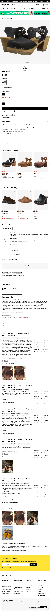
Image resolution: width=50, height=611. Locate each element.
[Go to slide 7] (27, 62)
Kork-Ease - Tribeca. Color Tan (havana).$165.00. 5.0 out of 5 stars (25, 167)
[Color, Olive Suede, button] (7, 211)
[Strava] (10, 575)
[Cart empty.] (47, 5)
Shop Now (35, 1)
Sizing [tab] (26, 317)
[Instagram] (3, 575)
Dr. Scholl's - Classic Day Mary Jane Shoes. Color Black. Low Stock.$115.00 (9, 167)
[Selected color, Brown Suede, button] (3, 211)
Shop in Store (45, 13)
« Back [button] (1, 18)
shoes (5, 18)
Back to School (32, 8)
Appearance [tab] (6, 317)
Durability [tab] (20, 317)
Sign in (3, 115)
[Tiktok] (6, 575)
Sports (25, 8)
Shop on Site (37, 13)
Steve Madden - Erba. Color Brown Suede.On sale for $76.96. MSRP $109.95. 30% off (9, 204)
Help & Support (44, 8)
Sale (38, 8)
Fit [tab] (11, 317)
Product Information (6, 121)
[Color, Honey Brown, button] (5, 174)
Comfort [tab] (15, 317)
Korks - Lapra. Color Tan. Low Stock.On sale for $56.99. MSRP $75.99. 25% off (41, 165)
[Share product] (45, 23)
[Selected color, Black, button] (3, 174)
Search (38, 4)
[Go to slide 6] (26, 62)
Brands (15, 8)
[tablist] (25, 317)
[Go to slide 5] (25, 62)
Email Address (6, 564)
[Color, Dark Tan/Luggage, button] (37, 211)
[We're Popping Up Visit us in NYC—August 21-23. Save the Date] (25, 13)
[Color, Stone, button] (21, 211)
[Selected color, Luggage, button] (19, 211)
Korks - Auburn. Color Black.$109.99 (41, 204)
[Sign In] (43, 5)
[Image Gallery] (7, 373)
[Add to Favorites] (14, 154)
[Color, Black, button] (21, 174)
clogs (8, 18)
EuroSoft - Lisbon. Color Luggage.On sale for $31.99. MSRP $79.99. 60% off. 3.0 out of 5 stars (25, 205)
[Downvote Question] (4, 239)
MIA (12, 18)
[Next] (48, 162)
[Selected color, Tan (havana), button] (19, 174)
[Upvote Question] (4, 233)
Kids (12, 8)
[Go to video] (28, 62)
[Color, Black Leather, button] (5, 211)
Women (4, 8)
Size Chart (4, 140)
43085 (8, 117)
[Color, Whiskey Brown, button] (7, 174)
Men (8, 8)
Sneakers (21, 8)
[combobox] (24, 5)
